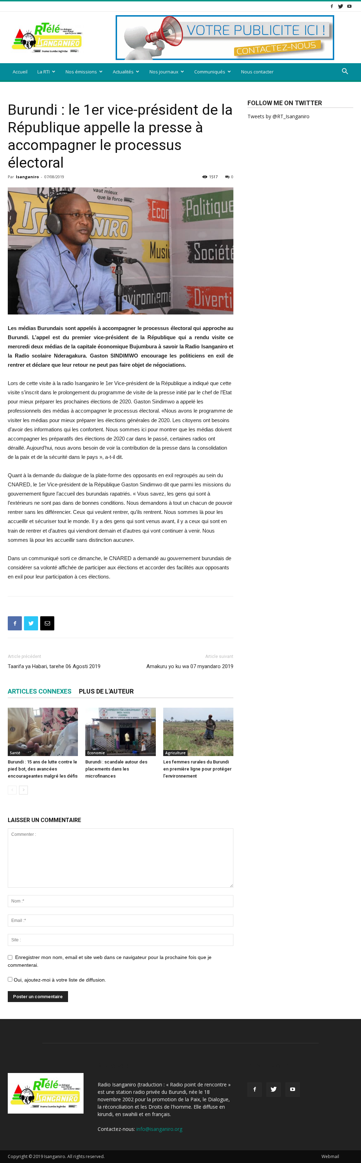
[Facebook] (332, 6)
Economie (96, 752)
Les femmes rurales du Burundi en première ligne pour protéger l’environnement (197, 769)
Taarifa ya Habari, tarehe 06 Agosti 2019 (54, 666)
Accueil (20, 71)
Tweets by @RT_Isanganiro (278, 116)
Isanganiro (27, 176)
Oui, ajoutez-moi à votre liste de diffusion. (59, 980)
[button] (344, 72)
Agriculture (175, 752)
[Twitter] (340, 6)
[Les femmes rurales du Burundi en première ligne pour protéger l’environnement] (198, 732)
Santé (15, 752)
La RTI (43, 71)
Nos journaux (163, 71)
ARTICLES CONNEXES (40, 691)
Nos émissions (81, 71)
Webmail (330, 1156)
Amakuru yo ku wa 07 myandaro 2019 (189, 666)
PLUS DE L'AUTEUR (106, 691)
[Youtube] (349, 6)
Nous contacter (257, 71)
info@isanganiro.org (159, 1129)
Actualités (123, 71)
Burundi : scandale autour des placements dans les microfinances (116, 769)
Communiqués (209, 71)
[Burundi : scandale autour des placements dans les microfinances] (120, 732)
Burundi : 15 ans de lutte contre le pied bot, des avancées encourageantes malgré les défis (43, 769)
